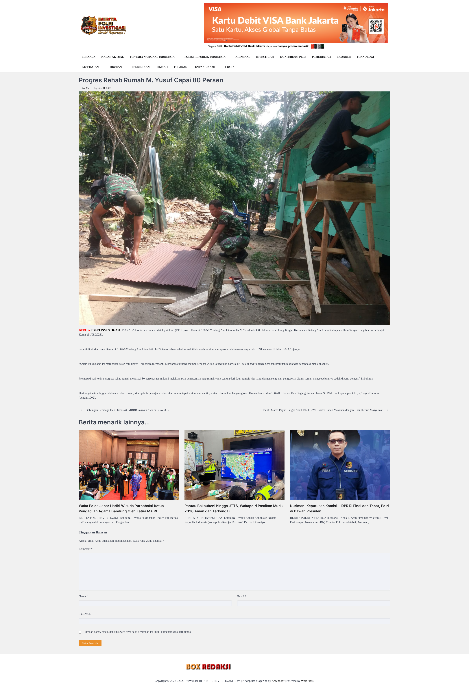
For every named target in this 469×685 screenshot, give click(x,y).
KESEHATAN (90, 66)
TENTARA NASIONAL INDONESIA (152, 56)
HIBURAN (115, 66)
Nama (83, 596)
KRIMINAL (242, 56)
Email (241, 596)
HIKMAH (162, 66)
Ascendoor (278, 680)
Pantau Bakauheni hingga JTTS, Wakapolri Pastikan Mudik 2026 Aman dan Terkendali (234, 508)
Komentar (86, 548)
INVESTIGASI (265, 56)
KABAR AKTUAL (112, 56)
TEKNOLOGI (365, 56)
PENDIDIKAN (141, 66)
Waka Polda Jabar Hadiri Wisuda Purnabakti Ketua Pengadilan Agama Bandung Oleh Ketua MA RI (121, 508)
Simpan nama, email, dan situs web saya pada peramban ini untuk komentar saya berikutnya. (137, 631)
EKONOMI (344, 56)
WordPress (307, 680)
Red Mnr (86, 88)
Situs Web (85, 614)
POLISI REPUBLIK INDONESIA (205, 56)
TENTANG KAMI (204, 66)
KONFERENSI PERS (293, 56)
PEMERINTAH (321, 56)
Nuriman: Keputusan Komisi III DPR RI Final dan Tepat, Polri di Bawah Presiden (339, 508)
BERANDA (88, 56)
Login (229, 66)
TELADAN (180, 66)
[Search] (386, 62)
